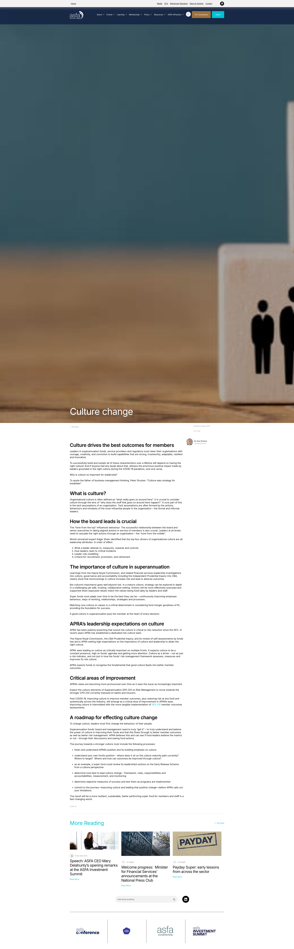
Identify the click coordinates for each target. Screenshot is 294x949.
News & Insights (196, 3)
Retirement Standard (179, 3)
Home (73, 3)
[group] (89, 931)
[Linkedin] (222, 4)
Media (159, 3)
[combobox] (146, 899)
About (99, 14)
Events (109, 14)
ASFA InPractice (174, 14)
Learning (120, 14)
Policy (147, 14)
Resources (158, 14)
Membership (134, 14)
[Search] (174, 899)
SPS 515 (156, 704)
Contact (208, 3)
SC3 (166, 3)
